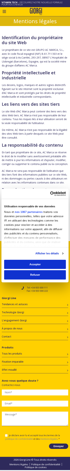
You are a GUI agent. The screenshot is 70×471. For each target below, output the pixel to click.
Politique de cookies (36, 467)
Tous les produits (12, 353)
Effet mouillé (9, 369)
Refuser (35, 274)
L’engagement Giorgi (14, 320)
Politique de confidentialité (45, 464)
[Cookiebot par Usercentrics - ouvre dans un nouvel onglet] (50, 193)
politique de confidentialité (19, 438)
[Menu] (4, 11)
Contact (6, 336)
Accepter (35, 264)
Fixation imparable (13, 361)
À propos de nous (12, 328)
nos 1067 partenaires (29, 211)
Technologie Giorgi (13, 312)
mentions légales (48, 438)
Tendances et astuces (15, 304)
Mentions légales (19, 464)
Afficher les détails (47, 253)
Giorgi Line (36, 11)
